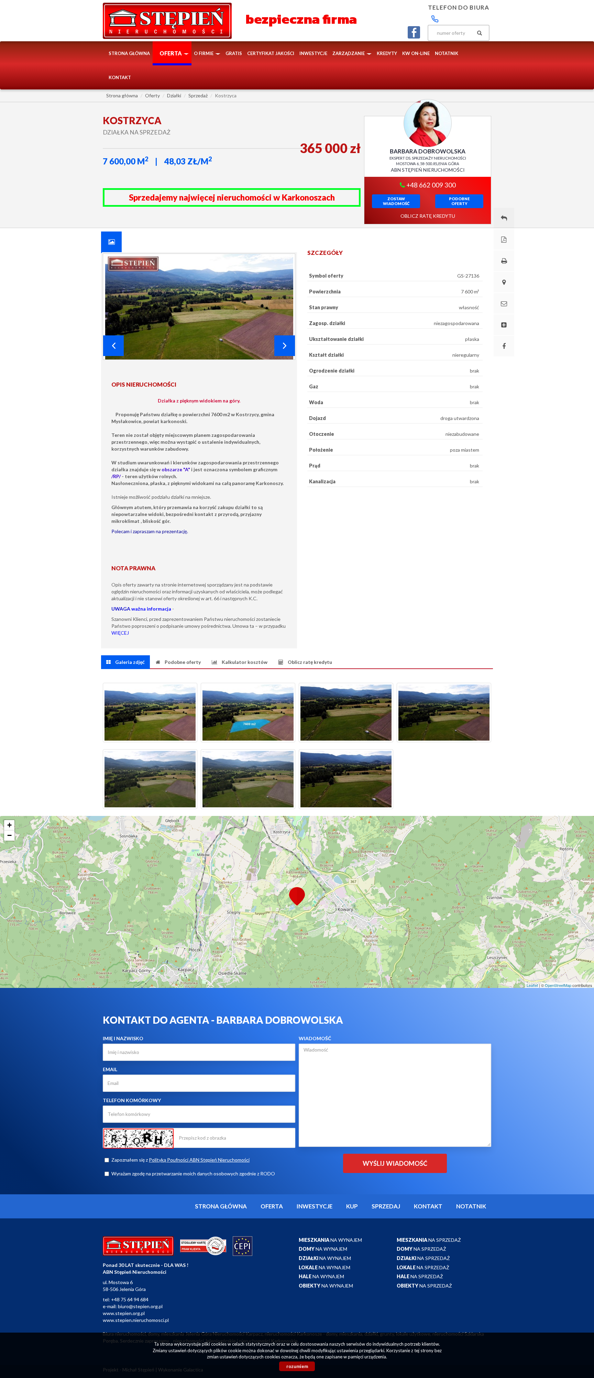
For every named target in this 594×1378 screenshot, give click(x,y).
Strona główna (129, 53)
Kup (352, 1206)
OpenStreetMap (558, 985)
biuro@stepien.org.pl (140, 1306)
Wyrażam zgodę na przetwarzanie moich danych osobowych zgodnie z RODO (193, 1173)
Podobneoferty (459, 201)
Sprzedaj (386, 1206)
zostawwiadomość (396, 201)
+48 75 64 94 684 (129, 1299)
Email (110, 1069)
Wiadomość (315, 1038)
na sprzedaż (429, 1240)
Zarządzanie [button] (349, 53)
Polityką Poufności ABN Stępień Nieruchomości (199, 1160)
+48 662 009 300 (430, 185)
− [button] (9, 835)
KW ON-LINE (416, 53)
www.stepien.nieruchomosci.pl (136, 1320)
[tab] (111, 242)
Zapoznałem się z (180, 1160)
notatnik (446, 53)
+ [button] (9, 825)
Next (284, 345)
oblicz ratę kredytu (427, 216)
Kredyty (387, 53)
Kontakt (120, 77)
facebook (414, 32)
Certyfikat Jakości (270, 53)
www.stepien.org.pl (124, 1313)
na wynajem (330, 1240)
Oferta (272, 1206)
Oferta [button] (171, 53)
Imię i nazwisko (123, 1038)
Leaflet (532, 985)
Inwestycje (313, 53)
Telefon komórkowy (132, 1100)
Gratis (234, 53)
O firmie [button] (204, 53)
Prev (113, 345)
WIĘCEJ (120, 633)
